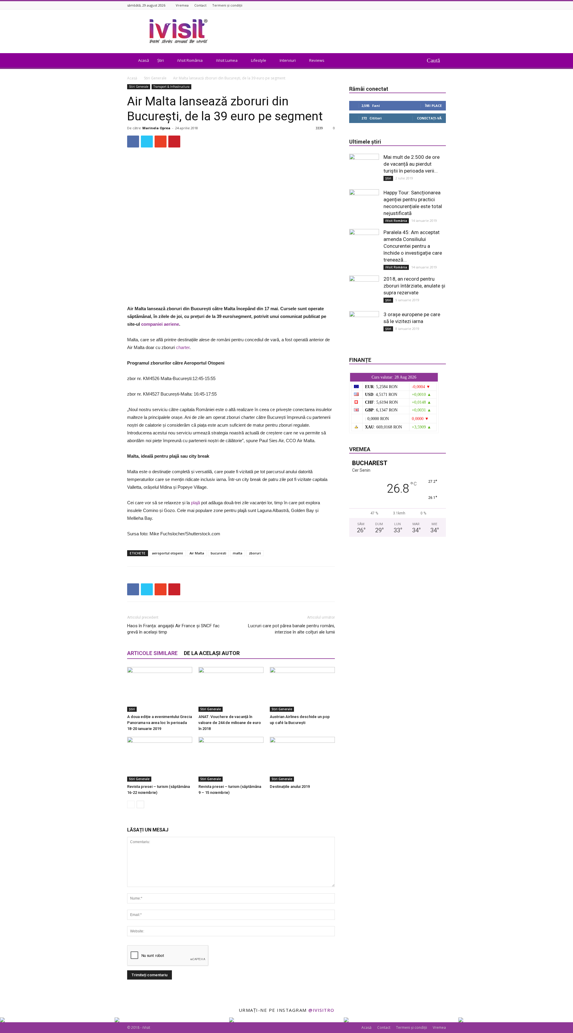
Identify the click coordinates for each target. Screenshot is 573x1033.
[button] (436, 60)
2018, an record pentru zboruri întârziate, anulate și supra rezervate (414, 286)
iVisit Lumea (227, 60)
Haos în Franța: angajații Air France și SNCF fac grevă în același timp (173, 629)
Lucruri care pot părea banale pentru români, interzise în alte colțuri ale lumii (291, 629)
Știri (160, 60)
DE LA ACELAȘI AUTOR (212, 653)
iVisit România (190, 60)
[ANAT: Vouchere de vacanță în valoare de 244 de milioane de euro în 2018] (231, 689)
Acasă (143, 60)
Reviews (316, 60)
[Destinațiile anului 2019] (302, 759)
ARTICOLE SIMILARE (152, 653)
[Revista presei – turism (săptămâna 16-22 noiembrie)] (159, 759)
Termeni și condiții (227, 5)
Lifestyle (258, 60)
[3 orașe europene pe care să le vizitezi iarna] (364, 326)
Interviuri (288, 60)
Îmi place (433, 105)
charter (183, 347)
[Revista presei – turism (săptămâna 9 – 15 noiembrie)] (231, 759)
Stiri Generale (155, 78)
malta (237, 553)
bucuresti (218, 553)
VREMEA (359, 449)
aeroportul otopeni (167, 553)
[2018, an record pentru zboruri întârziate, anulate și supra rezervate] (364, 290)
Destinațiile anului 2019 (290, 786)
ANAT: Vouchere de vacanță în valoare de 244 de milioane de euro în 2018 (229, 722)
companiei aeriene (160, 324)
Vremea (182, 5)
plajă (195, 502)
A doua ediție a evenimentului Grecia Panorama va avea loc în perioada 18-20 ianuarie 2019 (159, 722)
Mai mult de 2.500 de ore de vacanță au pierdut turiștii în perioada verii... (411, 164)
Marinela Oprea (156, 128)
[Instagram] (442, 5)
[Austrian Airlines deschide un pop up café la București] (302, 689)
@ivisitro (321, 1010)
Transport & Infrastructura (171, 86)
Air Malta (197, 553)
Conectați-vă (429, 118)
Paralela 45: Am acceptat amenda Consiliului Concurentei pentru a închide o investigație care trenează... (412, 246)
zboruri (255, 553)
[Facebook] (435, 5)
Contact (200, 5)
